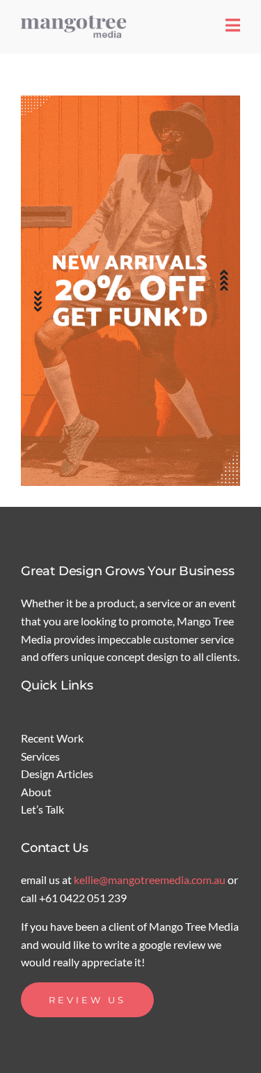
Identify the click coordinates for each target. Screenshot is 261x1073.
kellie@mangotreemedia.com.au (151, 879)
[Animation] (130, 291)
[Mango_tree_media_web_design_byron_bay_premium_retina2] (76, 19)
